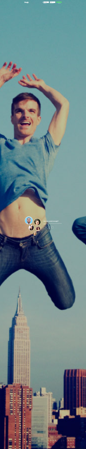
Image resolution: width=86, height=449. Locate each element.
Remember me (59, 3)
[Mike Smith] (29, 220)
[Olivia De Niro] (35, 234)
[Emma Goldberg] (37, 222)
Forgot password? (52, 3)
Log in (51, 227)
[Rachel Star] (31, 228)
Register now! (45, 3)
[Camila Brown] (38, 228)
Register (46, 227)
